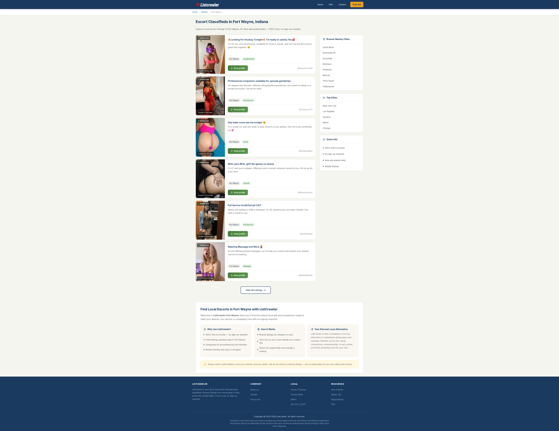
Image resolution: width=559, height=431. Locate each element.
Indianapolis (341, 86)
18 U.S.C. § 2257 (298, 404)
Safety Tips (336, 394)
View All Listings (254, 290)
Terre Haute (341, 80)
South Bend (341, 47)
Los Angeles (341, 111)
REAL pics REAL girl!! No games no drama (251, 163)
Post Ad (357, 4)
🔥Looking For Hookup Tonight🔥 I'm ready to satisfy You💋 (261, 39)
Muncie (341, 75)
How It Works (337, 389)
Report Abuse (337, 399)
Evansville (341, 58)
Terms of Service (298, 389)
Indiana (204, 12)
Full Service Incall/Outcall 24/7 (244, 205)
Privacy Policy (297, 394)
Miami (341, 122)
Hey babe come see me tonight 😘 (247, 122)
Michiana (341, 64)
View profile (239, 68)
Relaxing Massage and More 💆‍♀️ (245, 246)
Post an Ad (255, 399)
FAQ (331, 4)
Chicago (341, 128)
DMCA (294, 399)
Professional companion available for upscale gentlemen (259, 80)
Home (320, 4)
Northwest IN (341, 53)
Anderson (341, 69)
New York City (341, 106)
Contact (342, 4)
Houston (341, 117)
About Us (254, 389)
